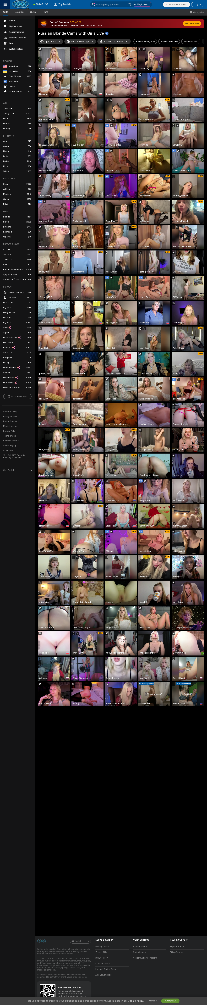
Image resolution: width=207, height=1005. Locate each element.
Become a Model (11, 441)
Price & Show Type (80, 41)
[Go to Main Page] (20, 4)
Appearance (51, 41)
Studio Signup (9, 445)
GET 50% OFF (192, 23)
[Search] (130, 4)
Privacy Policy (9, 431)
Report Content (10, 421)
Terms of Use (9, 436)
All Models (8, 450)
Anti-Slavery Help (103, 975)
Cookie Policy (135, 1000)
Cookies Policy (102, 963)
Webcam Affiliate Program (145, 958)
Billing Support (10, 416)
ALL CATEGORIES (19, 396)
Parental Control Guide (105, 969)
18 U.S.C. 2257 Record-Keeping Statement (14, 456)
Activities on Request (114, 41)
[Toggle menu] (5, 4)
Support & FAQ (10, 412)
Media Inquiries (10, 426)
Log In (198, 4)
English (78, 941)
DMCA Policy (101, 958)
